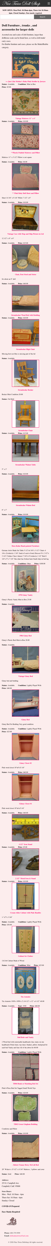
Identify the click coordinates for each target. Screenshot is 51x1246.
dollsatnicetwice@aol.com (19, 1236)
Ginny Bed (25, 719)
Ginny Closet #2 (25, 763)
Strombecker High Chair (25, 349)
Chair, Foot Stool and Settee (25, 274)
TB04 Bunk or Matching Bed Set (25, 1083)
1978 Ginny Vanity (25, 595)
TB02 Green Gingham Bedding (25, 1124)
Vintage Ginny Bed (25, 676)
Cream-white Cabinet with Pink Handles (25, 912)
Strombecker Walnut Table (25, 464)
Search (42, 17)
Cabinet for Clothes (25, 956)
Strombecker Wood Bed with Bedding (25, 315)
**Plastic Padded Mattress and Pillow (25, 152)
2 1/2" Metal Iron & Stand (25, 878)
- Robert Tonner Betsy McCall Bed (25, 1165)
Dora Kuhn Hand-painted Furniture (25, 546)
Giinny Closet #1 (25, 803)
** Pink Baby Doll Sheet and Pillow (25, 193)
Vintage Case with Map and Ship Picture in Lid (25, 234)
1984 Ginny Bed (25, 635)
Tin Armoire (25, 996)
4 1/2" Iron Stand (25, 844)
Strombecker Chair (25, 430)
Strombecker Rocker (25, 390)
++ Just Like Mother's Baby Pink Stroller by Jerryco (25, 81)
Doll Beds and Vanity (25, 1037)
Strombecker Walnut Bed (25, 505)
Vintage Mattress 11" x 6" (25, 118)
